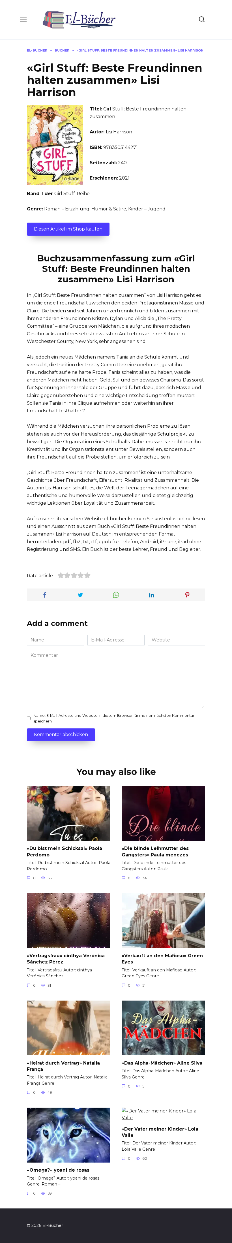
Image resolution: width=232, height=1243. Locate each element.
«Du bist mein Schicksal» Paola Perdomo (64, 851)
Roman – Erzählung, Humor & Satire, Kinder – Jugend (105, 209)
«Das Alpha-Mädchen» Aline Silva (162, 1062)
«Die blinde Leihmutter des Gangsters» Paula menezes (155, 851)
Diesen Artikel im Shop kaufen (68, 229)
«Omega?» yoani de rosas (58, 1170)
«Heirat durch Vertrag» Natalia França (63, 1066)
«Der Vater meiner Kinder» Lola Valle (160, 1132)
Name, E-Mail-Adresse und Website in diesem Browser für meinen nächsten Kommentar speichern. (113, 718)
